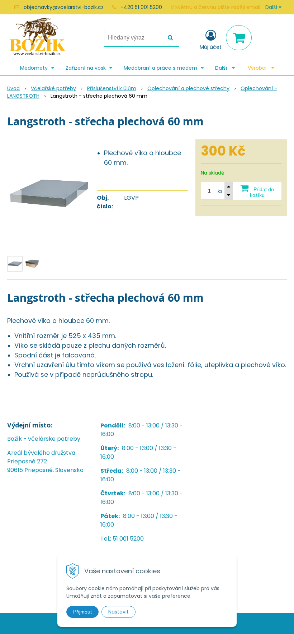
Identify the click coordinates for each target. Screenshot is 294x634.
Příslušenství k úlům (111, 88)
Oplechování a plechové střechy (188, 88)
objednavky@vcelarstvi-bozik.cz (64, 7)
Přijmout (82, 612)
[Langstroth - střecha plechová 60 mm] (49, 193)
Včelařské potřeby (53, 88)
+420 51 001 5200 (141, 7)
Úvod (13, 88)
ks (220, 191)
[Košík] (239, 37)
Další (272, 7)
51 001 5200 (128, 538)
